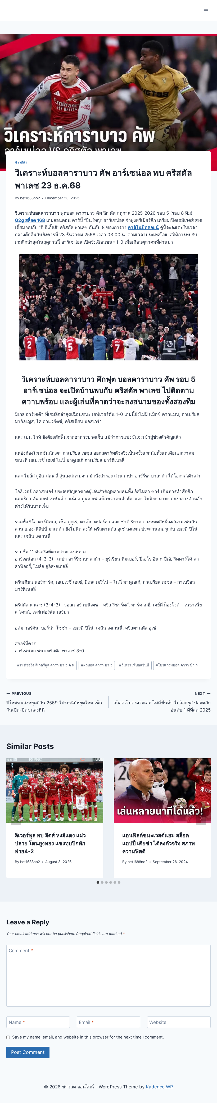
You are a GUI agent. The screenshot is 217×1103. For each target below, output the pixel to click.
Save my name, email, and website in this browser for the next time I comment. (88, 1037)
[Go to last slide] (16, 818)
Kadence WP (159, 1086)
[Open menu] (206, 10)
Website (157, 1022)
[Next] (201, 818)
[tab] (98, 882)
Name (17, 1022)
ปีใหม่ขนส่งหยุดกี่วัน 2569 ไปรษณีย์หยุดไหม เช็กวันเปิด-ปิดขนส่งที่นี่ (54, 702)
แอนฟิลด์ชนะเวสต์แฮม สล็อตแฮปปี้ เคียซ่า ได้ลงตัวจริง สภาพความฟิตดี (158, 843)
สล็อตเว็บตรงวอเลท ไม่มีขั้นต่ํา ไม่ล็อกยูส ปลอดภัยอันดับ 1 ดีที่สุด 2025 (162, 702)
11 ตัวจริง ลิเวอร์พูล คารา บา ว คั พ (45, 665)
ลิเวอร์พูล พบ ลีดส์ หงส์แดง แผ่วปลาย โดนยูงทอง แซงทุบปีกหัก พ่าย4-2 (50, 843)
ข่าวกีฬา (21, 162)
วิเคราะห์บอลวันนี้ (134, 665)
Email (86, 1022)
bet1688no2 (30, 198)
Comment (21, 950)
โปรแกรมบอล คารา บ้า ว (177, 665)
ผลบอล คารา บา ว (96, 665)
